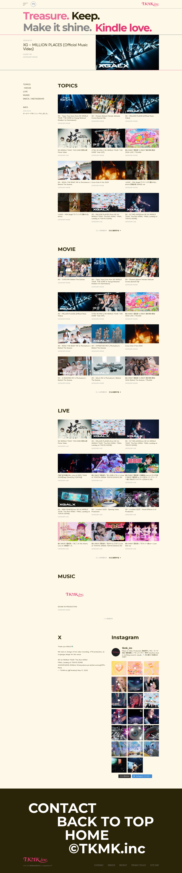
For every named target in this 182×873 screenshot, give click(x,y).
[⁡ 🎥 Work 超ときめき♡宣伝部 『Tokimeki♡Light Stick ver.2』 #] (135, 668)
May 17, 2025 (83, 670)
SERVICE (111, 865)
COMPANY (99, 865)
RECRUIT (123, 865)
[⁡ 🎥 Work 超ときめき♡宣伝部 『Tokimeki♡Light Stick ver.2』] (119, 668)
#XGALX (73, 665)
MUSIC (26, 95)
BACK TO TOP (105, 821)
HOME (87, 835)
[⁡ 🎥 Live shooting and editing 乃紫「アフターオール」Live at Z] (119, 765)
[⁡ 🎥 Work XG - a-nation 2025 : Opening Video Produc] (119, 748)
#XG (67, 665)
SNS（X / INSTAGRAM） (33, 99)
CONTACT (62, 808)
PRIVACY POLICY (138, 865)
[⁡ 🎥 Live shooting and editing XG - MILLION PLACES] (119, 700)
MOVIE (27, 88)
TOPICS (27, 84)
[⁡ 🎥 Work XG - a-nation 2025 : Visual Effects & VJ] (119, 732)
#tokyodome (82, 665)
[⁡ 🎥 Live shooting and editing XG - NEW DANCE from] (119, 684)
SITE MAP (154, 865)
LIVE (25, 91)
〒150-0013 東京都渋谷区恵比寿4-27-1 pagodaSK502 (37, 865)
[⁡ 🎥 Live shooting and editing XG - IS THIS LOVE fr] (119, 716)
